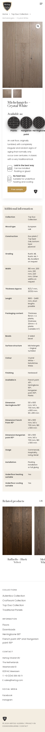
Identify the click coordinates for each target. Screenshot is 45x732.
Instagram (7, 699)
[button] (38, 26)
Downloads (8, 629)
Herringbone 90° (11, 634)
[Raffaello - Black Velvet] (17, 531)
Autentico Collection (13, 595)
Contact (24, 726)
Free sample (17, 189)
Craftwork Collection (14, 600)
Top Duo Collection (19, 14)
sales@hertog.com (13, 680)
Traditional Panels (12, 609)
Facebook (7, 695)
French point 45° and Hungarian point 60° (20, 640)
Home (5, 14)
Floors (5, 624)
